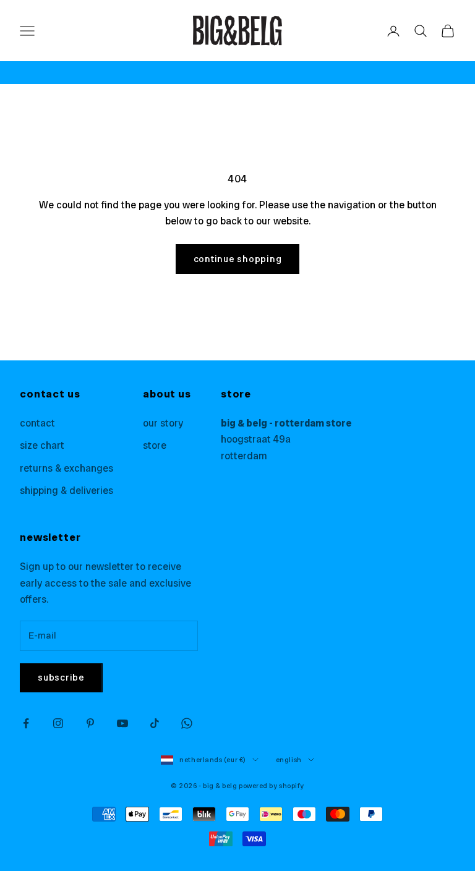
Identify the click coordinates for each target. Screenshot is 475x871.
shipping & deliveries (66, 490)
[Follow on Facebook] (26, 723)
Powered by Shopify (271, 785)
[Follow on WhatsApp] (187, 723)
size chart (42, 445)
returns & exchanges (66, 468)
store (154, 445)
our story (163, 423)
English (289, 759)
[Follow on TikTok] (154, 723)
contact (37, 423)
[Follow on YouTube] (122, 723)
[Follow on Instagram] (58, 723)
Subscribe (61, 677)
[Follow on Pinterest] (90, 723)
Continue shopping (238, 259)
